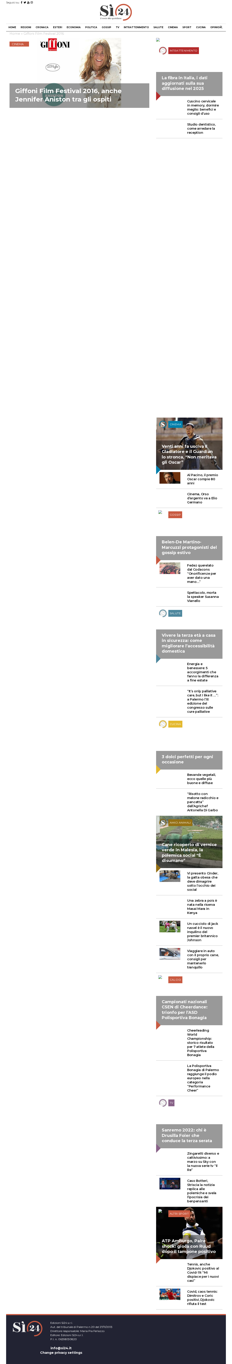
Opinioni (216, 27)
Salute (158, 27)
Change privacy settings (61, 1353)
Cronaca (42, 27)
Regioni (26, 27)
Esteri (57, 27)
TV (117, 27)
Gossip (106, 27)
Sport (186, 27)
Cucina (201, 27)
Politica (91, 27)
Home (12, 27)
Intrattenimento (136, 27)
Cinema (173, 27)
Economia (74, 27)
